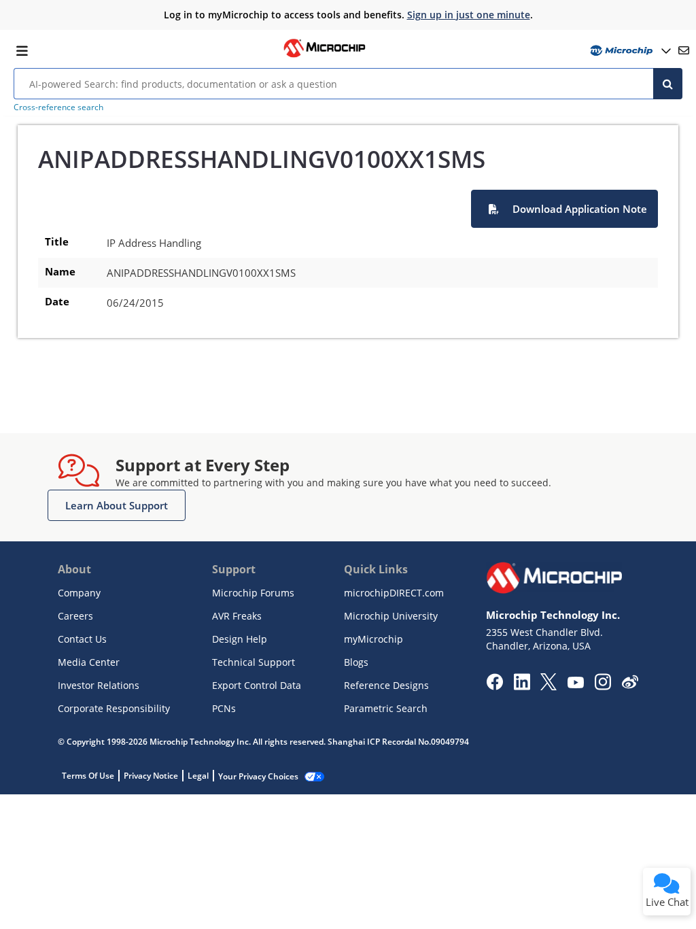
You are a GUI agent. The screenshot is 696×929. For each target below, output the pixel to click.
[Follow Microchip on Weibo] (629, 685)
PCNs (224, 708)
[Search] (667, 83)
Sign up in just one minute (468, 14)
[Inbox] (683, 50)
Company (79, 592)
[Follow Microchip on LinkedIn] (521, 686)
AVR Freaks (237, 615)
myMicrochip (373, 638)
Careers (75, 615)
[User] (629, 50)
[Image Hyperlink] (324, 56)
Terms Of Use (88, 775)
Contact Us (82, 638)
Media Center (89, 662)
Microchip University (391, 615)
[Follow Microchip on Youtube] (575, 684)
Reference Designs (386, 685)
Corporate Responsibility (114, 708)
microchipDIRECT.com (394, 592)
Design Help (239, 638)
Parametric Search (386, 708)
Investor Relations (98, 685)
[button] (564, 209)
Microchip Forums (253, 592)
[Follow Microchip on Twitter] (548, 686)
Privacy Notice (151, 775)
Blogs (356, 662)
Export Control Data (256, 685)
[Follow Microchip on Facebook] (494, 686)
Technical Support (253, 662)
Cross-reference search (58, 107)
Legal (198, 775)
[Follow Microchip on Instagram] (602, 686)
